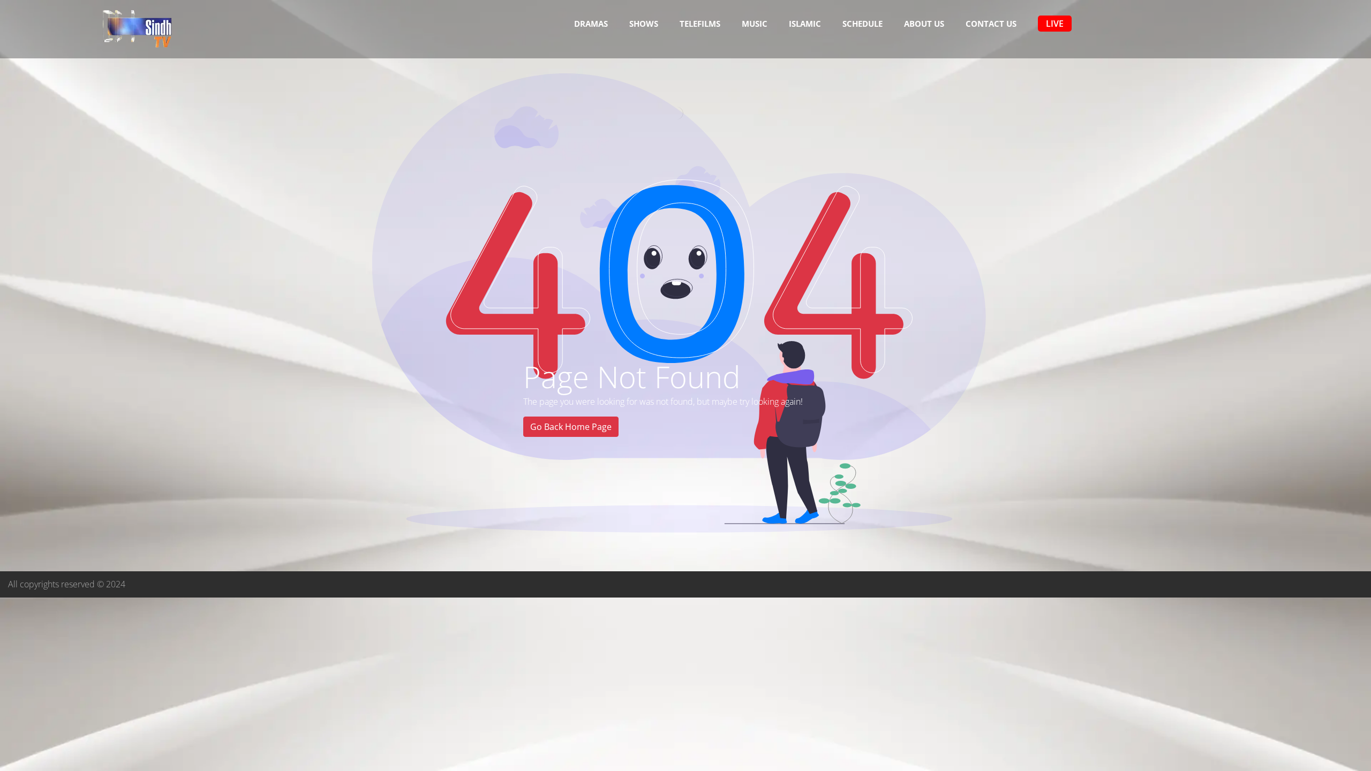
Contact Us (991, 23)
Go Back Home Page (571, 427)
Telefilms (700, 23)
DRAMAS (591, 23)
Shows (643, 23)
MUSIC (754, 23)
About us (924, 23)
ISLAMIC (805, 23)
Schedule (862, 23)
